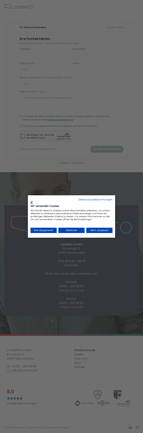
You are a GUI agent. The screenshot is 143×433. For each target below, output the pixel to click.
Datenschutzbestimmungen (95, 199)
